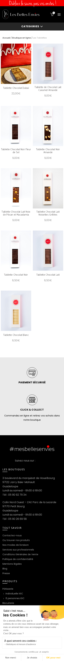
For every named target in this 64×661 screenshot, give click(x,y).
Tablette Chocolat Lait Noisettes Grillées (48, 213)
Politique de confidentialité (17, 559)
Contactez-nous (12, 535)
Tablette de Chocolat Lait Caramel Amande (48, 88)
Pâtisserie (7, 588)
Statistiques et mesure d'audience (21, 644)
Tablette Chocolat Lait (48, 274)
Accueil (6, 37)
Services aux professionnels (18, 549)
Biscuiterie (8, 603)
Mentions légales (12, 563)
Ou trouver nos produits (16, 540)
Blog (4, 568)
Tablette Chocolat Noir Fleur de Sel (16, 151)
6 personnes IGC (15, 598)
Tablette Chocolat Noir (16, 274)
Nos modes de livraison (15, 545)
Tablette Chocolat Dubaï (16, 87)
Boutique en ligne (21, 37)
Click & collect (32, 410)
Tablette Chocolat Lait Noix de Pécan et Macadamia (16, 213)
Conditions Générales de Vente (20, 554)
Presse (6, 573)
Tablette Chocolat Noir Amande (48, 151)
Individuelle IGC (14, 593)
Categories (30, 26)
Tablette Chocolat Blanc (16, 334)
